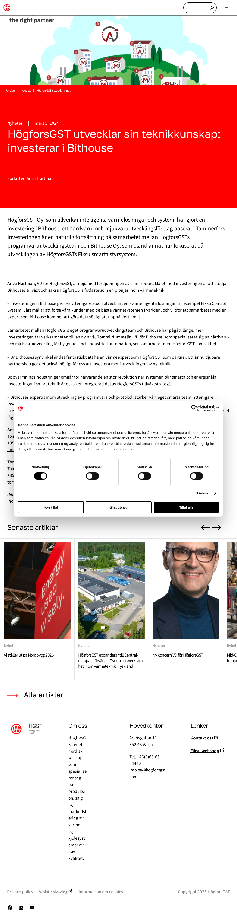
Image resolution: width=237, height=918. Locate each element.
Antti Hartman (40, 178)
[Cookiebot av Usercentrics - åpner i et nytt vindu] (199, 408)
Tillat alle (186, 507)
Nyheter (14, 123)
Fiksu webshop (204, 751)
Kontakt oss (201, 738)
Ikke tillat (51, 507)
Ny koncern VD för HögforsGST (178, 655)
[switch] (92, 476)
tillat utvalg (119, 507)
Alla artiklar (43, 695)
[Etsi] (212, 7)
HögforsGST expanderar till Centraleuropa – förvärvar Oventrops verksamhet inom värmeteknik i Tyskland (111, 660)
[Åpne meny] (227, 7)
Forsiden (11, 91)
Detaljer (203, 493)
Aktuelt (26, 91)
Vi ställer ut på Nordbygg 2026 (29, 655)
